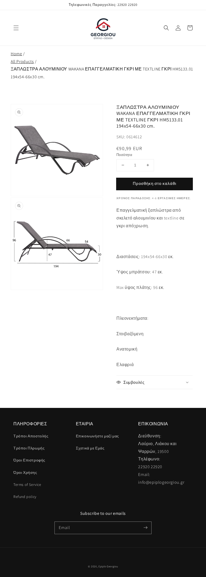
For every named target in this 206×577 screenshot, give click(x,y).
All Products (22, 61)
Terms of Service (27, 484)
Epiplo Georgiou (108, 566)
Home (16, 54)
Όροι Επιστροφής (29, 460)
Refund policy (24, 496)
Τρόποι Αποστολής (31, 436)
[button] (16, 28)
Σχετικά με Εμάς (90, 448)
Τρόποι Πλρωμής (29, 448)
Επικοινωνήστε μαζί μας (97, 436)
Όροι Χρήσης (25, 472)
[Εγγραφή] (145, 528)
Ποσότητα (124, 154)
